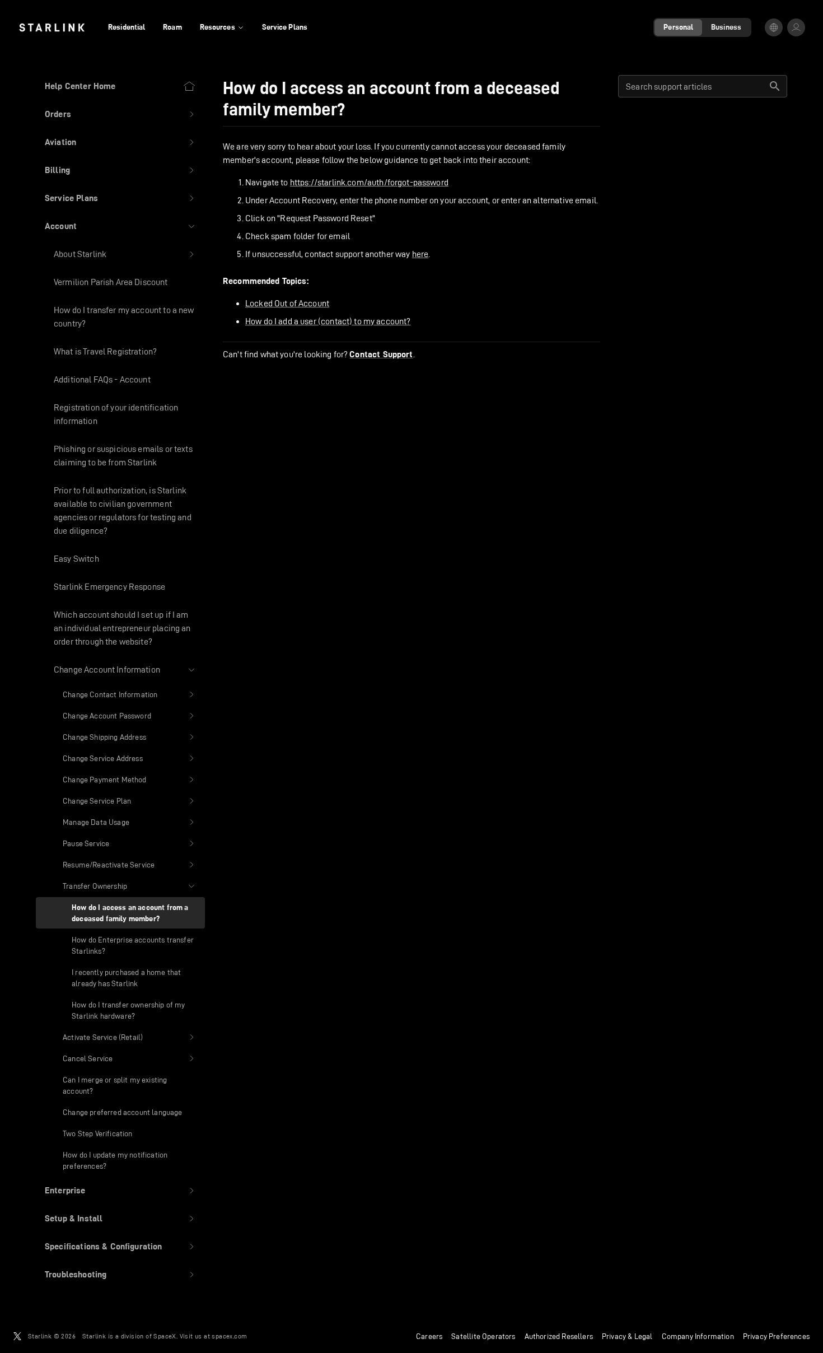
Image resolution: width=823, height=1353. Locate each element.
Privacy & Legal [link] (627, 1336)
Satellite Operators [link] (483, 1336)
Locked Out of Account (287, 303)
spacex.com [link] (229, 1336)
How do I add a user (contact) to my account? (328, 321)
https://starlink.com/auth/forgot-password (369, 182)
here (420, 254)
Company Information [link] (698, 1336)
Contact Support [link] (381, 354)
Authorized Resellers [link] (559, 1336)
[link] (52, 27)
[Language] (774, 27)
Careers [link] (429, 1336)
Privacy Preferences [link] (776, 1336)
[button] (120, 114)
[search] (775, 86)
